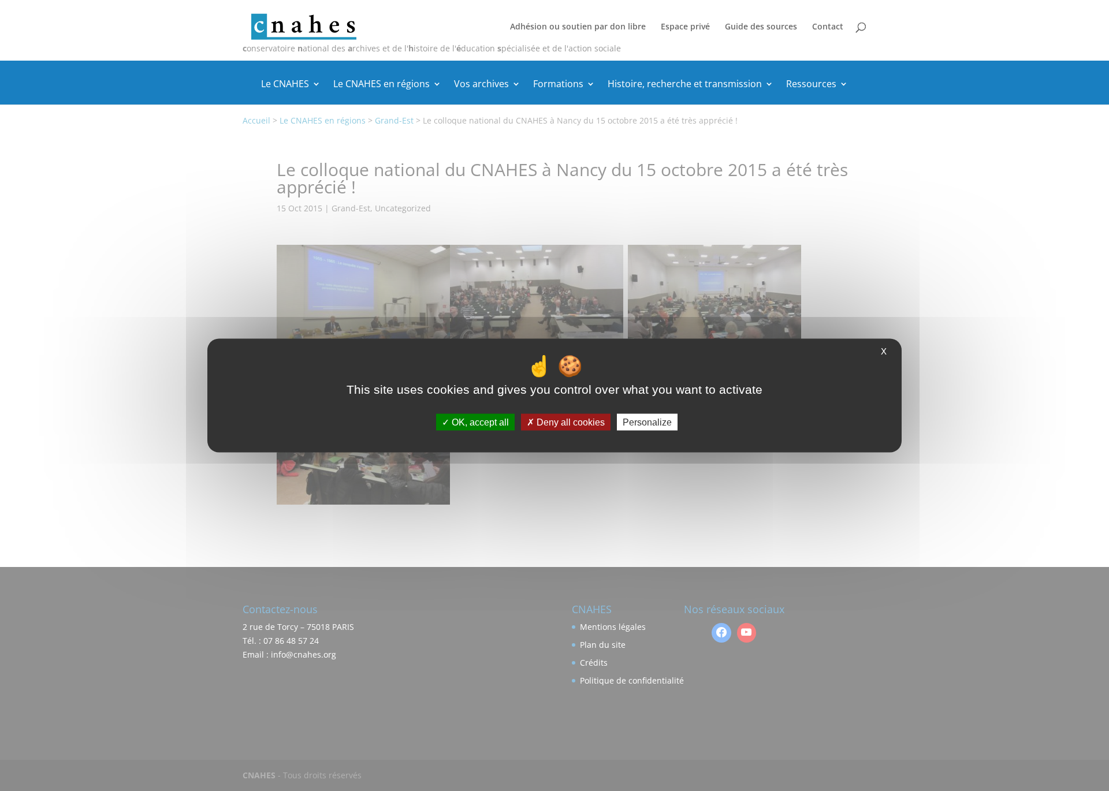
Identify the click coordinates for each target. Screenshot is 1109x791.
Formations (558, 85)
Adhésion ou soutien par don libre (578, 27)
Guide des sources (761, 27)
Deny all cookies (569, 422)
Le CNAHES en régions (381, 85)
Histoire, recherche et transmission (685, 85)
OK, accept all (479, 422)
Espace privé (685, 27)
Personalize (647, 422)
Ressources (811, 85)
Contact (827, 27)
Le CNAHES (285, 85)
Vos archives (481, 85)
